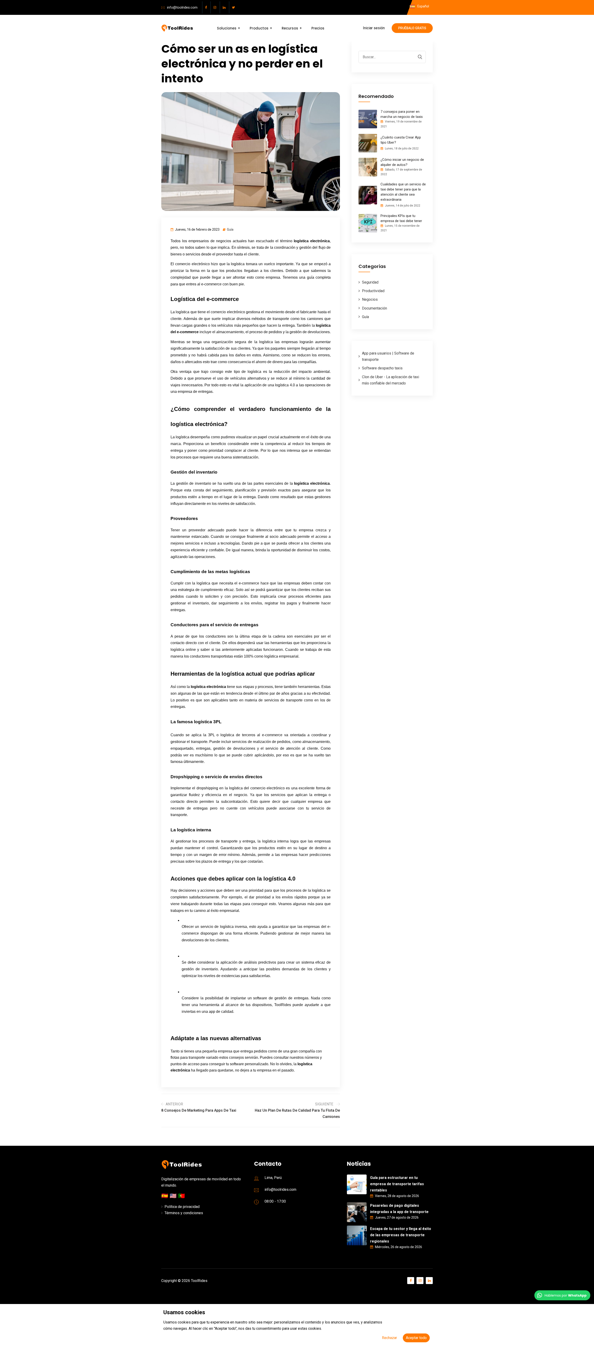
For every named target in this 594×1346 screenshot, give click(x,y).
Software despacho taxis (382, 368)
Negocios (370, 299)
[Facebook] (206, 7)
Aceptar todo (416, 1338)
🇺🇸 (174, 1196)
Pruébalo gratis (412, 28)
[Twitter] (234, 7)
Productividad (373, 291)
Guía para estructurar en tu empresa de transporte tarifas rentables (397, 1183)
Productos (259, 28)
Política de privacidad (182, 1206)
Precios (317, 28)
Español (423, 6)
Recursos (290, 28)
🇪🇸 (165, 1196)
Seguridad (370, 282)
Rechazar (389, 1338)
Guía (230, 229)
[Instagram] (216, 7)
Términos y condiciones (184, 1213)
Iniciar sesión (374, 28)
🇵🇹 (181, 1196)
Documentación (374, 308)
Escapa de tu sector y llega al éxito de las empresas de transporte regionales (400, 1235)
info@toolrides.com (182, 7)
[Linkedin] (225, 7)
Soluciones (226, 28)
